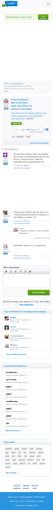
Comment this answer (22, 168)
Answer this (16, 123)
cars (25, 456)
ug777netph (11, 379)
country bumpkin (17, 336)
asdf (7, 452)
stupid (28, 137)
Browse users (13, 497)
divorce (8, 463)
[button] (6, 272)
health (31, 449)
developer (9, 449)
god (20, 452)
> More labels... (11, 472)
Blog (36, 505)
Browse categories (26, 497)
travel (7, 456)
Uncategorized (17, 83)
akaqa (15, 463)
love (25, 452)
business (30, 460)
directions (32, 452)
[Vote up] (13, 129)
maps (14, 460)
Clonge (6, 103)
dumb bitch (20, 137)
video (38, 456)
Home (6, 83)
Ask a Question (43, 17)
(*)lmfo (5, 249)
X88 (7, 423)
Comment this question (39, 143)
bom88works (11, 372)
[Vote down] (19, 129)
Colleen (13, 326)
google (32, 456)
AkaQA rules (14, 501)
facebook (39, 449)
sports (35, 463)
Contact (40, 501)
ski (43, 460)
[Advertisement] (26, 54)
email (38, 460)
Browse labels (39, 497)
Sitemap (30, 505)
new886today (12, 401)
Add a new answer (11, 267)
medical (42, 463)
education (22, 460)
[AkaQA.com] (9, 4)
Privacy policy (20, 505)
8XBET (9, 387)
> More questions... (13, 430)
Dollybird (6, 216)
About (22, 501)
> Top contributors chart (15, 354)
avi (29, 463)
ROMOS (13, 317)
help (13, 456)
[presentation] (6, 271)
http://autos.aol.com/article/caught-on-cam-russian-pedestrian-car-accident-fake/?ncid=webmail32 (29, 116)
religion (13, 452)
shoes (7, 460)
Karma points (31, 501)
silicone (40, 452)
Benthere (13, 345)
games (17, 449)
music (19, 456)
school (8, 467)
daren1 (5, 158)
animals (24, 449)
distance (22, 463)
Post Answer (39, 292)
